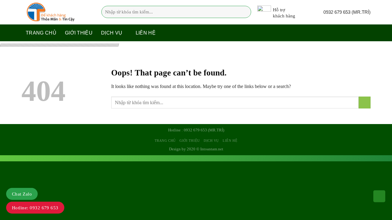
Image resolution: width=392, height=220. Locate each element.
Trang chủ (41, 32)
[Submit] (244, 12)
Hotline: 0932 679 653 (35, 207)
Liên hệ (146, 32)
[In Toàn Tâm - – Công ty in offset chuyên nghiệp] (52, 12)
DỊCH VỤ (111, 32)
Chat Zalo (22, 194)
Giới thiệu (78, 32)
